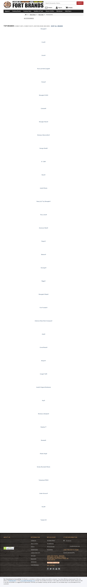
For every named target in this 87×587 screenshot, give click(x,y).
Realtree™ (43, 427)
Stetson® (43, 254)
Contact (49, 7)
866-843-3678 (12, 580)
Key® (43, 400)
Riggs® (43, 281)
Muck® (43, 175)
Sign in (60, 7)
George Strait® (44, 148)
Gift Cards (33, 555)
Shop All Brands (57, 26)
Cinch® (43, 55)
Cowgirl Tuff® (43, 374)
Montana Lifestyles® (43, 413)
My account (51, 537)
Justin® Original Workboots (43, 387)
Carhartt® (43, 108)
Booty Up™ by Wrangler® (43, 201)
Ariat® (43, 334)
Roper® (43, 241)
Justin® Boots (43, 188)
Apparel (7, 11)
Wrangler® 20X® (43, 95)
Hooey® (43, 82)
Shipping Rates (34, 549)
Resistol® (43, 440)
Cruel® (43, 42)
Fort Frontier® (43, 307)
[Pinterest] (59, 568)
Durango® (43, 267)
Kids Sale (41, 14)
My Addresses (50, 543)
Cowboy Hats (27, 11)
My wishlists (50, 549)
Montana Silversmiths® (43, 135)
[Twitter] (50, 568)
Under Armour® (43, 493)
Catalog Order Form (35, 552)
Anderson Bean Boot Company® (43, 321)
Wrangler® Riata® (43, 294)
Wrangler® (43, 29)
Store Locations (34, 543)
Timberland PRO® (43, 480)
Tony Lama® (43, 214)
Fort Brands (43, 1)
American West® (43, 228)
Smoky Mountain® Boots (43, 467)
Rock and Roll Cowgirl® (43, 68)
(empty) (70, 7)
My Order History (51, 540)
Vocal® (43, 506)
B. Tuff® (43, 161)
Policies (33, 546)
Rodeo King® (43, 453)
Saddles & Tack (38, 11)
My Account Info (50, 546)
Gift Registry (34, 561)
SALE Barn (68, 11)
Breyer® (43, 360)
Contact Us (33, 540)
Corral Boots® (43, 347)
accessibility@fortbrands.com (27, 580)
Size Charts (33, 558)
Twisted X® (44, 520)
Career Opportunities (69, 552)
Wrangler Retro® (43, 121)
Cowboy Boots (16, 11)
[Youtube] (56, 568)
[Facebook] (48, 568)
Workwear (59, 11)
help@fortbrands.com (75, 546)
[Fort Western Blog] (53, 568)
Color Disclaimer (35, 565)
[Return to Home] (25, 14)
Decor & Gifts (50, 11)
